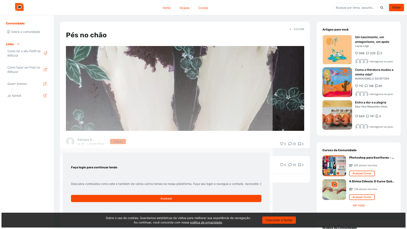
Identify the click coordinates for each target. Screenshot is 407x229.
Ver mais (359, 205)
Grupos (185, 7)
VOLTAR (298, 29)
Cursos (203, 7)
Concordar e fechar (279, 220)
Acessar (166, 198)
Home (167, 7)
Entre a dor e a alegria (370, 102)
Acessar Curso (362, 173)
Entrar (396, 7)
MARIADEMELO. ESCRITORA (372, 78)
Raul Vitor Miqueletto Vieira (371, 106)
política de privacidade (206, 222)
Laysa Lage (362, 45)
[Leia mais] (337, 49)
